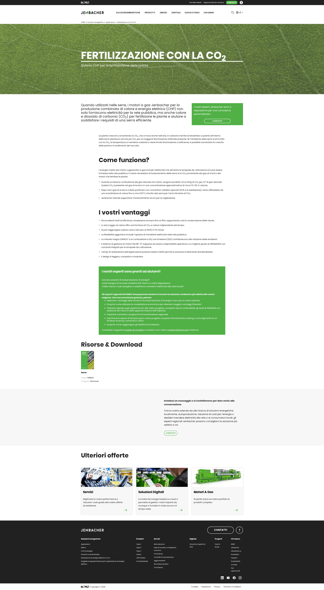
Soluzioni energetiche (95, 22)
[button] (241, 2)
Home (83, 22)
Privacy (217, 586)
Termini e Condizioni (232, 586)
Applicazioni (110, 22)
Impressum (206, 586)
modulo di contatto (134, 330)
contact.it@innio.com (178, 330)
